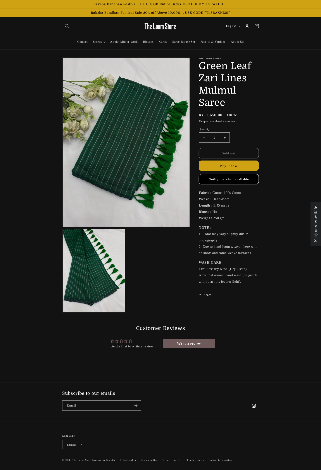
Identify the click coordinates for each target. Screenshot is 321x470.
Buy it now (228, 165)
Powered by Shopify (104, 460)
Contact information (220, 460)
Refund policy (128, 460)
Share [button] (207, 295)
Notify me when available (229, 179)
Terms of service (171, 460)
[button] (67, 26)
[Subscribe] (136, 405)
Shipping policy (195, 460)
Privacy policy (149, 460)
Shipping (204, 121)
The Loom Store (81, 460)
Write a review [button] (189, 343)
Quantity (204, 129)
